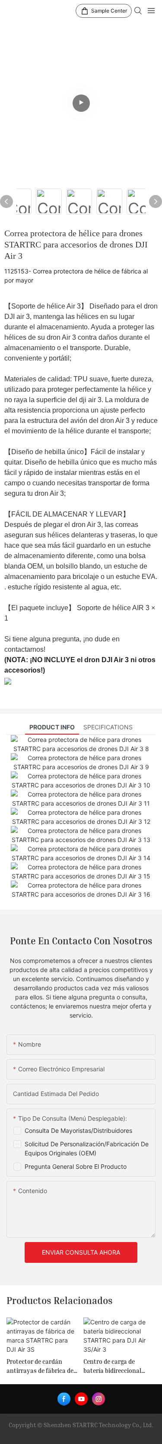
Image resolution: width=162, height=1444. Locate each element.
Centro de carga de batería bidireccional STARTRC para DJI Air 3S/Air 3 (113, 1366)
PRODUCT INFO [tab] (52, 727)
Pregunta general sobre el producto (76, 1166)
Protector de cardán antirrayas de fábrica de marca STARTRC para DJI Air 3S (41, 1366)
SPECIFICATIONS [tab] (108, 727)
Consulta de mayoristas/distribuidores (78, 1130)
